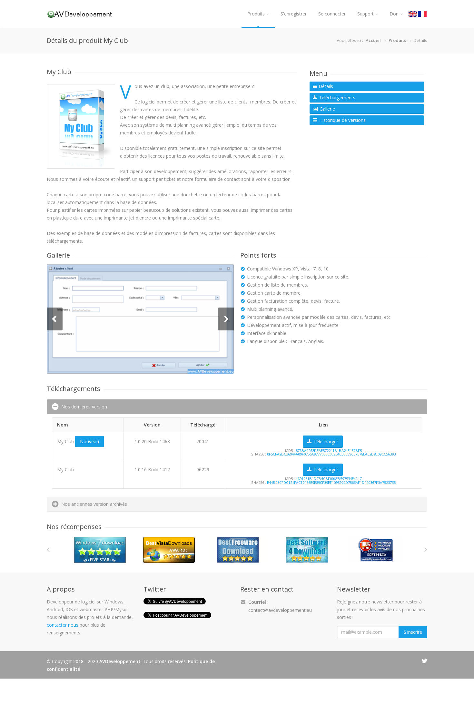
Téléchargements (336, 97)
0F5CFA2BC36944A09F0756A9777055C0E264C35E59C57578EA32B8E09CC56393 (331, 454)
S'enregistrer (294, 14)
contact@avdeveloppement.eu (280, 610)
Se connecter (332, 14)
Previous (55, 319)
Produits (256, 14)
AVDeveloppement (120, 661)
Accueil (373, 40)
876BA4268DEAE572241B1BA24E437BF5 (329, 450)
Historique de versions (342, 120)
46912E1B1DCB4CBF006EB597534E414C (329, 478)
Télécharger (325, 441)
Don (394, 14)
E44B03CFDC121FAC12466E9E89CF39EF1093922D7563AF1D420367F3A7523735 (331, 482)
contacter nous (62, 625)
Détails (325, 86)
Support (365, 14)
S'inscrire (413, 632)
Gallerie (326, 109)
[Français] (422, 14)
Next (226, 319)
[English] (413, 14)
